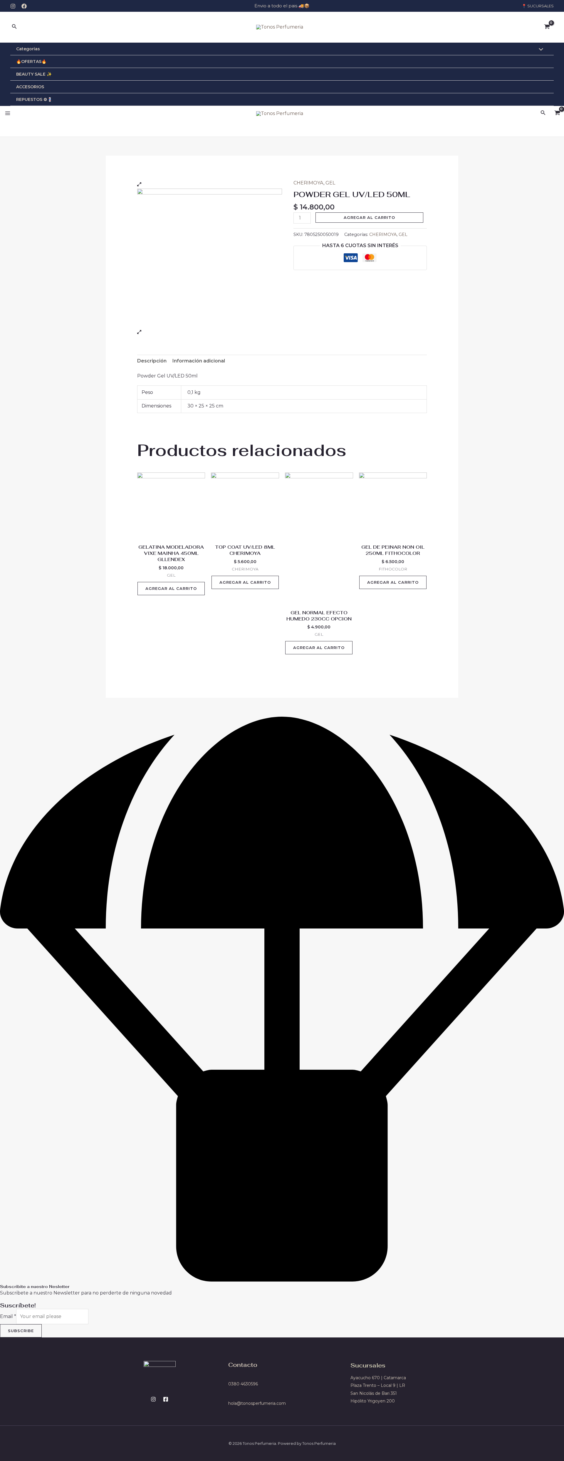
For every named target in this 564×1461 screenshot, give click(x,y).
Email (8, 1316)
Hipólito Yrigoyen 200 (372, 1401)
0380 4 (235, 1384)
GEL (330, 183)
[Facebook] (24, 6)
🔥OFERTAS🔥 (31, 61)
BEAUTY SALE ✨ (34, 74)
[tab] (152, 361)
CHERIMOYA (308, 183)
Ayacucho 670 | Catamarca (378, 1377)
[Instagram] (13, 6)
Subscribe (21, 1330)
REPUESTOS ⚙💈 (34, 99)
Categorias (28, 48)
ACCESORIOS (30, 86)
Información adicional (198, 361)
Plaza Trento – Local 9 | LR (377, 1385)
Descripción (152, 361)
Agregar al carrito (369, 217)
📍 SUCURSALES (538, 6)
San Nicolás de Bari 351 (373, 1393)
